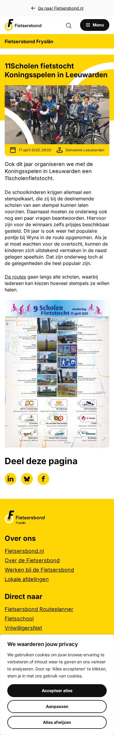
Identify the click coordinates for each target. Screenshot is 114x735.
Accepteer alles (57, 690)
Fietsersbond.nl (24, 551)
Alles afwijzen (57, 722)
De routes (15, 277)
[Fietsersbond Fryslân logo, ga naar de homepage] (23, 25)
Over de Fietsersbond (32, 560)
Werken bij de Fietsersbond (39, 570)
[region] (57, 685)
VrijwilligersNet (23, 628)
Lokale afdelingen (27, 579)
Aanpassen (57, 706)
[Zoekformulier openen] (71, 25)
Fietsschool (19, 618)
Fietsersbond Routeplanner (39, 609)
